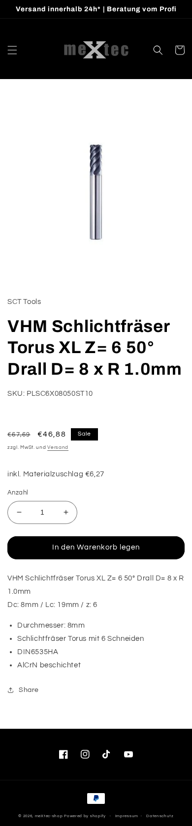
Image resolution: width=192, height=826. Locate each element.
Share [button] (29, 690)
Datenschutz (160, 816)
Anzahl (17, 492)
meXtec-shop (49, 816)
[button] (12, 50)
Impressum (126, 816)
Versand (57, 447)
